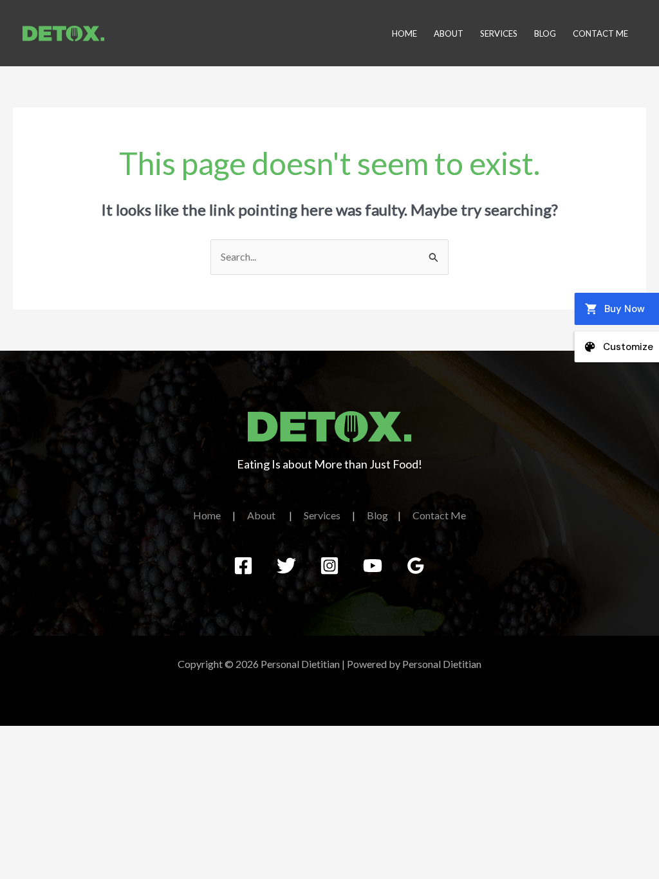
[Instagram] (329, 565)
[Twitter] (286, 565)
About (448, 33)
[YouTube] (372, 565)
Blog (545, 33)
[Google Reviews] (415, 565)
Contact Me (600, 33)
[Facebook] (243, 565)
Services (498, 33)
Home (404, 33)
